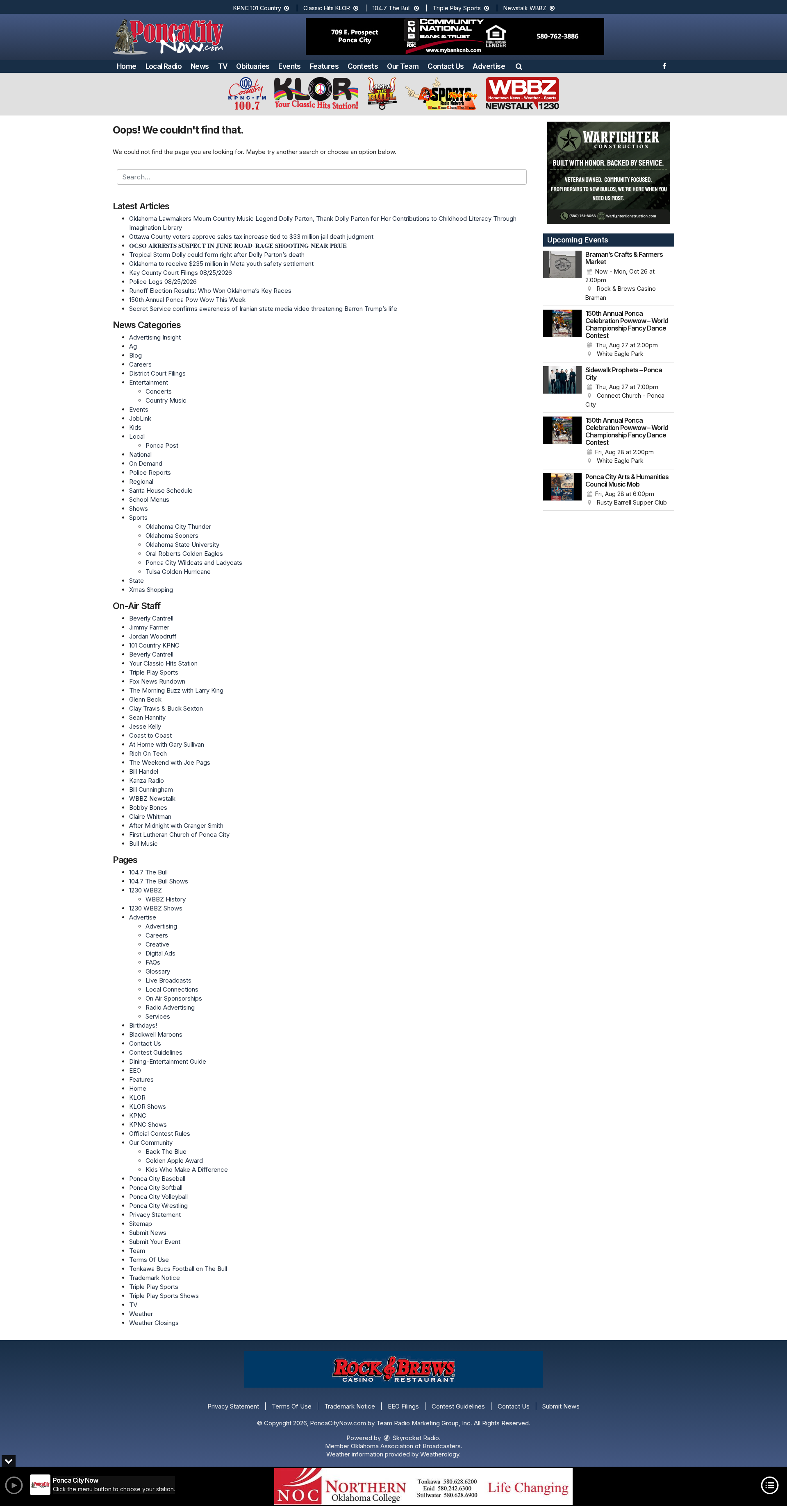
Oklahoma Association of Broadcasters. (406, 1446)
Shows (138, 508)
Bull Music (143, 843)
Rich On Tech (148, 753)
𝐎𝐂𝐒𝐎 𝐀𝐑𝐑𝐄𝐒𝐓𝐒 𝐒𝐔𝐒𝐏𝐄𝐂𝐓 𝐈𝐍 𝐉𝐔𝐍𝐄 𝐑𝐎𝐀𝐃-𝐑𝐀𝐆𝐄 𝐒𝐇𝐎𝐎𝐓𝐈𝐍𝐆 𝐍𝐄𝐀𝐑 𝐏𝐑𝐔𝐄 (238, 245)
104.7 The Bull (392, 8)
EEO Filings (403, 1406)
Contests (363, 66)
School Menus (149, 499)
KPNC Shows (148, 1124)
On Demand (145, 463)
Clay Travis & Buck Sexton (166, 708)
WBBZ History (166, 899)
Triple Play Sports (457, 8)
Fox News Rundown (157, 681)
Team (137, 1251)
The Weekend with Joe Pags (169, 762)
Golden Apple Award (174, 1160)
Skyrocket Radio (415, 1438)
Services (158, 1016)
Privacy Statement (155, 1214)
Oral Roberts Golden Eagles (184, 553)
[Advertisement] (455, 36)
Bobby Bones (148, 807)
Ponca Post (162, 445)
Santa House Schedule (161, 490)
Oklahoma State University (182, 544)
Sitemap (140, 1223)
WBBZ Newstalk (152, 798)
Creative (157, 944)
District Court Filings (157, 373)
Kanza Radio (146, 780)
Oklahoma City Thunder (178, 526)
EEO (135, 1070)
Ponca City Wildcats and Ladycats (194, 562)
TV (222, 66)
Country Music (166, 400)
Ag (133, 346)
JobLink (140, 418)
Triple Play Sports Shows (164, 1296)
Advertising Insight (155, 337)
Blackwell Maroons (155, 1034)
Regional (141, 481)
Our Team (403, 66)
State (136, 580)
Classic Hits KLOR (327, 8)
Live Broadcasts (168, 980)
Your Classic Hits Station (163, 663)
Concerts (159, 391)
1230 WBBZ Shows (155, 908)
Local (137, 436)
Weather (141, 1314)
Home (126, 66)
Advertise (489, 66)
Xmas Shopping (151, 589)
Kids (135, 427)
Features (324, 66)
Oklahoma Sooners (172, 535)
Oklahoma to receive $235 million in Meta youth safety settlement (221, 263)
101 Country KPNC (154, 645)
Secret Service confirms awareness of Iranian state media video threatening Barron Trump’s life (263, 309)
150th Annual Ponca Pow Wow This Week (187, 299)
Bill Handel (143, 771)
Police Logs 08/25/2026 (163, 281)
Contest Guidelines (155, 1052)
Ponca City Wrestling (158, 1205)
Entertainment (148, 382)
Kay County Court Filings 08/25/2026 (180, 272)
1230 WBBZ (145, 890)
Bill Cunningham (151, 789)
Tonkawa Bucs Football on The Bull (178, 1269)
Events (289, 66)
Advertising (161, 926)
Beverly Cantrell (151, 618)
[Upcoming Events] (562, 276)
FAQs (153, 962)
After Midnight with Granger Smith (176, 825)
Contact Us (446, 66)
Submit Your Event (154, 1242)
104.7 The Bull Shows (158, 881)
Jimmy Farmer (149, 627)
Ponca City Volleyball (158, 1196)
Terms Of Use (149, 1260)
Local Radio (164, 66)
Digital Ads (160, 953)
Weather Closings (154, 1323)
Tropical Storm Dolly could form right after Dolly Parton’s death (217, 254)
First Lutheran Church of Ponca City (179, 834)
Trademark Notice (154, 1278)
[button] (519, 66)
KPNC (137, 1115)
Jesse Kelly (145, 726)
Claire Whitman (150, 816)
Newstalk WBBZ (525, 8)
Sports (138, 517)
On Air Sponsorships (174, 998)
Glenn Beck (145, 699)
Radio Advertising (170, 1007)
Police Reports (150, 472)
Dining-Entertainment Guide (167, 1061)
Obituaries (252, 66)
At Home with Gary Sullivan (166, 744)
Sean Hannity (147, 717)
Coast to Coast (150, 735)
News (200, 66)
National (140, 454)
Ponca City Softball (155, 1187)
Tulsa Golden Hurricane (178, 571)
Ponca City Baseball (157, 1178)
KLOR (137, 1097)
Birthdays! (143, 1025)
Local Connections (172, 989)
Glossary (158, 971)
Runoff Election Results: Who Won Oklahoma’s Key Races (210, 290)
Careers (140, 364)
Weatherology (439, 1454)
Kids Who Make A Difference (187, 1169)
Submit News (147, 1233)
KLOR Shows (147, 1106)
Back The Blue (166, 1151)
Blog (135, 355)
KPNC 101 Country (258, 8)
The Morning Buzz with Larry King (176, 690)
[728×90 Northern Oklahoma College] (423, 1486)
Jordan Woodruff (153, 636)
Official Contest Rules (159, 1133)
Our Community (151, 1142)
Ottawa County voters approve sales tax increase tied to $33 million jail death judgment (251, 236)
